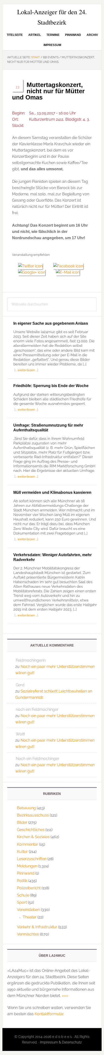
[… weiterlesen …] (26, 370)
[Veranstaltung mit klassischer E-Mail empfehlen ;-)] (68, 272)
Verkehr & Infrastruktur (37, 927)
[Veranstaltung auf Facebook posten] (70, 266)
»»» (65, 995)
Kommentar (27, 844)
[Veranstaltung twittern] (32, 266)
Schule (23, 895)
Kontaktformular (49, 1014)
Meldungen (27, 866)
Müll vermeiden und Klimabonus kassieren (52, 492)
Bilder (22, 822)
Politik (22, 880)
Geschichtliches (31, 829)
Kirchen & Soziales (33, 837)
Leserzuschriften (31, 859)
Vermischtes (28, 934)
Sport (22, 902)
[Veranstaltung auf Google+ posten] (34, 272)
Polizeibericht (29, 888)
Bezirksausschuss (33, 815)
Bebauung (26, 808)
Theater (30, 917)
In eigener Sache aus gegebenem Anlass (50, 323)
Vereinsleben (28, 909)
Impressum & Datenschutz (61, 1042)
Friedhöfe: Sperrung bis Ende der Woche (51, 386)
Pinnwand (25, 873)
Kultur (22, 851)
